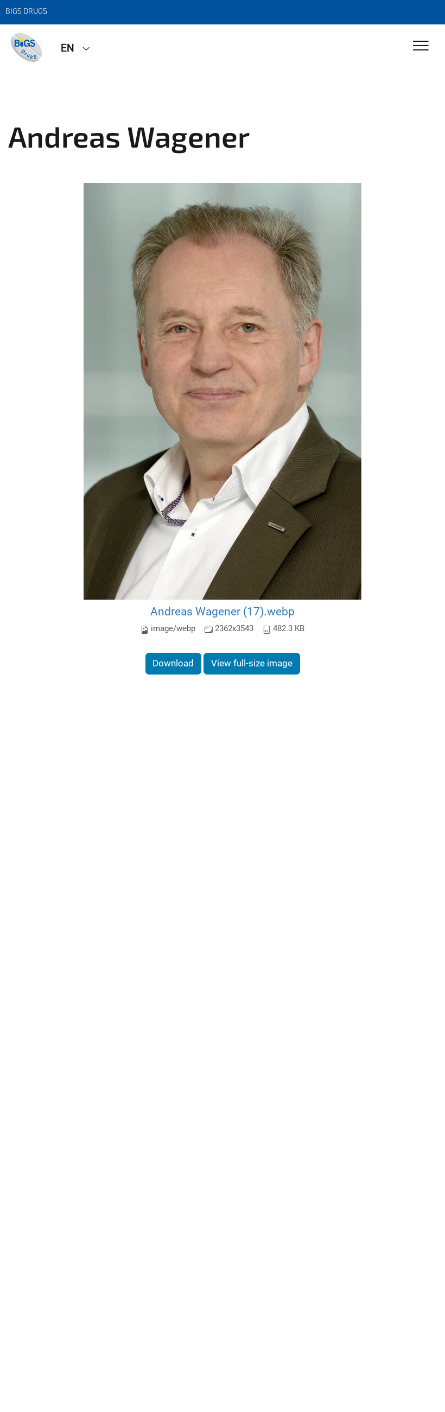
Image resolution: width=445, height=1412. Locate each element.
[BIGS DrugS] (26, 47)
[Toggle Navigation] (421, 46)
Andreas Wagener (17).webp (222, 611)
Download (173, 663)
